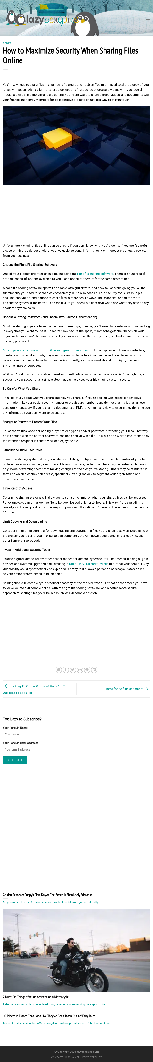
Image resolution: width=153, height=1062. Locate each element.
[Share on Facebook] (66, 670)
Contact (57, 1057)
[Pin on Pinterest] (87, 670)
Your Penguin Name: (15, 727)
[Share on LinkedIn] (94, 670)
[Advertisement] (76, 215)
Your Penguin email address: (20, 743)
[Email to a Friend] (80, 670)
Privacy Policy (92, 1057)
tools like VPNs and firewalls (88, 564)
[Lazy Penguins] (42, 18)
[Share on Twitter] (73, 670)
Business (7, 43)
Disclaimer (72, 1057)
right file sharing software (95, 274)
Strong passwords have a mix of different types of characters (46, 350)
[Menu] (147, 18)
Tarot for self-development (124, 689)
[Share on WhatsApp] (59, 670)
